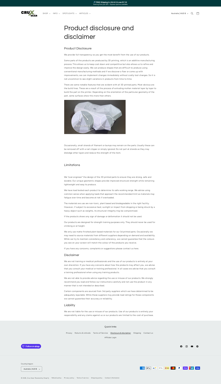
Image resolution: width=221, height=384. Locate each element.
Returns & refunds (83, 333)
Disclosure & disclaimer (120, 333)
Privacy (69, 333)
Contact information (112, 378)
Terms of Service (100, 333)
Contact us (148, 333)
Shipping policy (96, 378)
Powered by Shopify (42, 378)
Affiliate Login (110, 338)
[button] (46, 13)
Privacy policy (69, 378)
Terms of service (83, 378)
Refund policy (57, 378)
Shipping (137, 333)
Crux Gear (30, 378)
